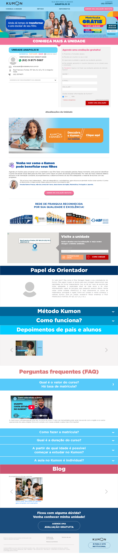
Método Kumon (59, 311)
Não (73, 96)
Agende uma (59, 525)
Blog (59, 469)
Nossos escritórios (52, 541)
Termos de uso (66, 537)
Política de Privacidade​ (102, 99)
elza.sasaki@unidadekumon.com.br (26, 66)
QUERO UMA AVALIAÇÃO (97, 103)
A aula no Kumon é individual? (59, 460)
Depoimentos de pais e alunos (59, 330)
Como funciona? (59, 320)
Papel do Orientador (59, 270)
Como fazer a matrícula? (59, 432)
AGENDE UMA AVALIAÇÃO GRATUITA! (98, 9)
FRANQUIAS (111, 34)
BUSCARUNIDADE (112, 27)
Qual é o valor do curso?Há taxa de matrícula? (59, 384)
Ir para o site (99, 545)
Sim (66, 96)
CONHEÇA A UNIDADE (14, 9)
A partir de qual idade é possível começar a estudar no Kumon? (59, 450)
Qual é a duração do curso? (59, 440)
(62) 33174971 (18, 74)
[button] (11, 350)
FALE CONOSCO (112, 31)
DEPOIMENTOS (64, 9)
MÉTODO (40, 9)
